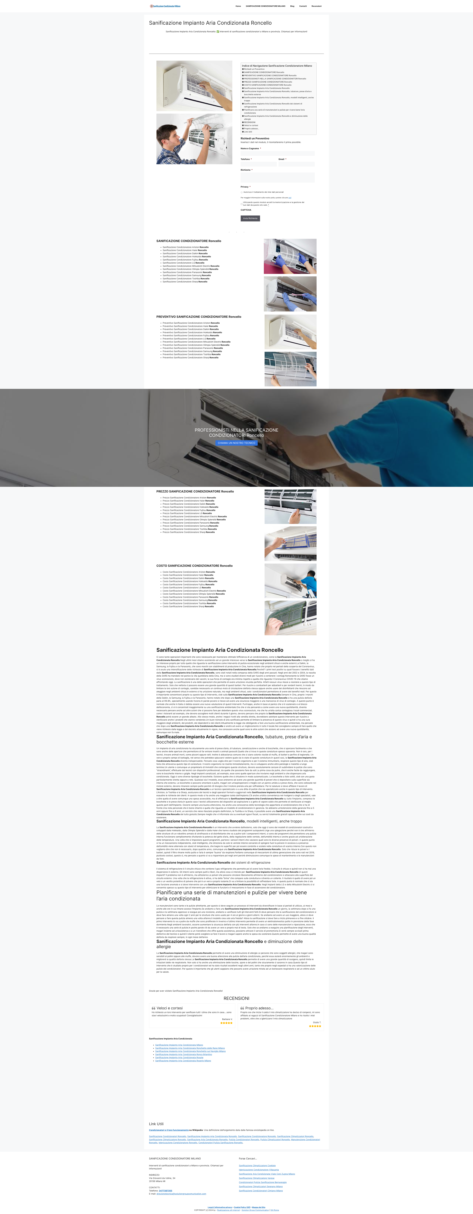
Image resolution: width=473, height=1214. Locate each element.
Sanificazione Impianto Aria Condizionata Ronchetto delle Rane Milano (190, 1048)
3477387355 (165, 1190)
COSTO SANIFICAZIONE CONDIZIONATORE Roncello (267, 85)
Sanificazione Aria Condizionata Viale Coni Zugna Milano (267, 1174)
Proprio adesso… (251, 128)
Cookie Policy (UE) (242, 1207)
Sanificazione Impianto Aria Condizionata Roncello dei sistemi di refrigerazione (273, 105)
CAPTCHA (246, 210)
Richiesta (247, 170)
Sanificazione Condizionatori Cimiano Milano (261, 1190)
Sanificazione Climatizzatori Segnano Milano (261, 1186)
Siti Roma (275, 1210)
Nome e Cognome (251, 148)
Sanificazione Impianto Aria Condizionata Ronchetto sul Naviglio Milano (190, 1051)
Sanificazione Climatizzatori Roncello (295, 1136)
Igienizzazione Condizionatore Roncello (178, 1142)
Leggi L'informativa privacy (220, 1207)
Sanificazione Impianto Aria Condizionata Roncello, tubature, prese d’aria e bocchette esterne (278, 93)
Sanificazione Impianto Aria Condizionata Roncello (267, 88)
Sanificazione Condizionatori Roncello (167, 1136)
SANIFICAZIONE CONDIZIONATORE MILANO (265, 6)
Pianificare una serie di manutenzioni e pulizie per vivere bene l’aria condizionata (274, 111)
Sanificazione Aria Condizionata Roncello (207, 1139)
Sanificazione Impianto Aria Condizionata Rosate (179, 1057)
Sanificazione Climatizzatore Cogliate (257, 1165)
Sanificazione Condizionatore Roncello (257, 1136)
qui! (289, 198)
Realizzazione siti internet (228, 1210)
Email (283, 159)
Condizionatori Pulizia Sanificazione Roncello (220, 1142)
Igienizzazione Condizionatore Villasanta (259, 1170)
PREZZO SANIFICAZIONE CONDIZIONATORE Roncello (268, 82)
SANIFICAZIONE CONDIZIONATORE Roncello (264, 72)
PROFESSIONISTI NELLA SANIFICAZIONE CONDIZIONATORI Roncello (275, 78)
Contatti (303, 6)
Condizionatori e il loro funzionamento (169, 1130)
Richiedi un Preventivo (254, 69)
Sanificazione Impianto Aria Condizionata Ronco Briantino (183, 1054)
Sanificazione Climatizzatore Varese (256, 1178)
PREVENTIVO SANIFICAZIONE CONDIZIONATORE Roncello (270, 75)
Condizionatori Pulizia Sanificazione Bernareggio (263, 1182)
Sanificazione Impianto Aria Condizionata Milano (179, 1045)
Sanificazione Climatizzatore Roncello (167, 1139)
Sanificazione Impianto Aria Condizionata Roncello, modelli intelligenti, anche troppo (279, 99)
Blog (292, 6)
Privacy (246, 187)
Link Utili (248, 132)
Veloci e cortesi (251, 125)
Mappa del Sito (258, 1207)
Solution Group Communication (255, 1210)
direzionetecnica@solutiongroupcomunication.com (181, 1194)
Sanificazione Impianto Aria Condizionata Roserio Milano (183, 1060)
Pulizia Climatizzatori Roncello (275, 1139)
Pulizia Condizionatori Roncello (244, 1139)
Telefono (246, 159)
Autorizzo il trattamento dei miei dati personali (264, 192)
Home (238, 6)
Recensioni (316, 6)
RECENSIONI (249, 122)
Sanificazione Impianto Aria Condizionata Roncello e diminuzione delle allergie (276, 117)
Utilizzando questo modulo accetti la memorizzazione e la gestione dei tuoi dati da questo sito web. (273, 203)
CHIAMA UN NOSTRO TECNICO (236, 442)
